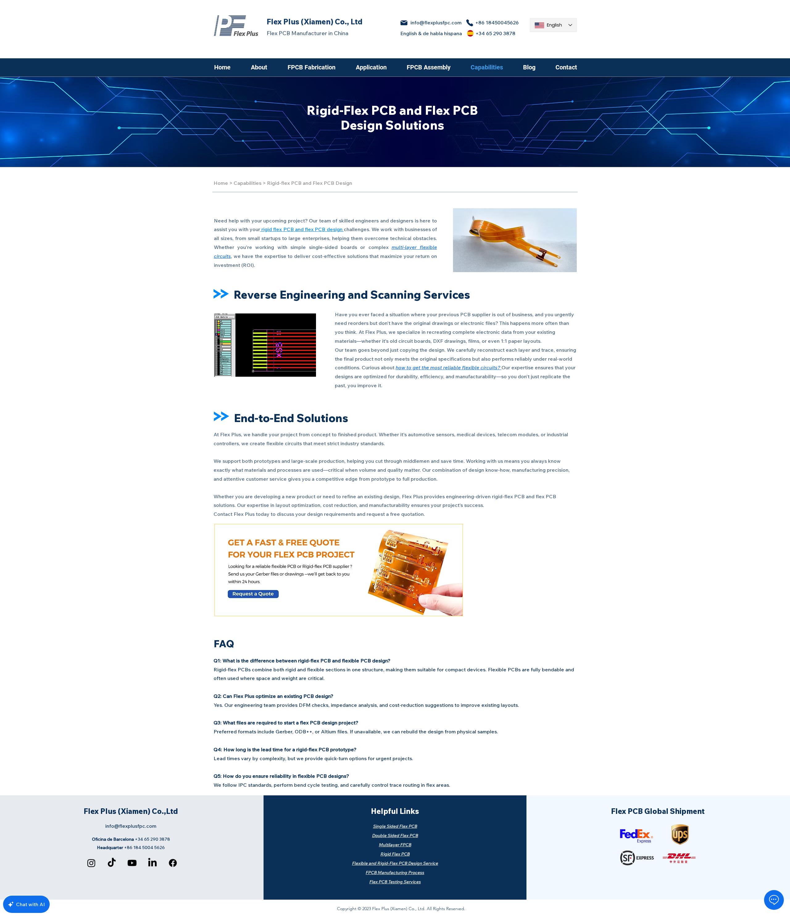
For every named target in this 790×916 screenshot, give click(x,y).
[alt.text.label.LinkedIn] (152, 863)
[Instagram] (91, 863)
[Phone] (470, 23)
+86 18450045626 (497, 22)
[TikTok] (111, 863)
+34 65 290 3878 (495, 33)
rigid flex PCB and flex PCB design (302, 229)
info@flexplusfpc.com (436, 22)
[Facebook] (173, 863)
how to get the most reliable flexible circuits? (448, 367)
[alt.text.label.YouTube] (132, 863)
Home (221, 183)
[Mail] (404, 23)
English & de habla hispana (431, 33)
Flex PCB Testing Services (395, 882)
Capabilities (247, 183)
